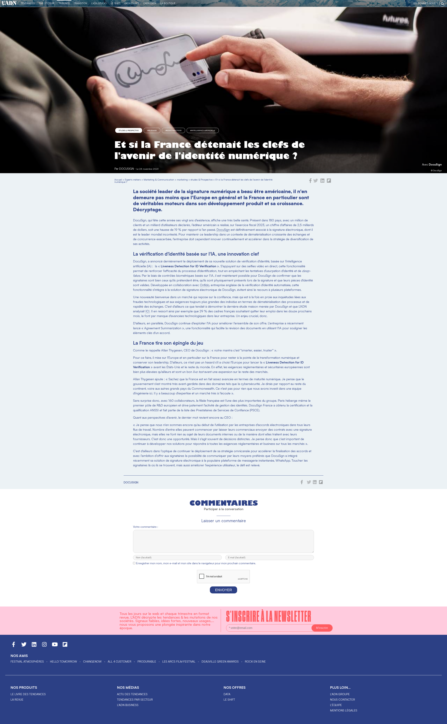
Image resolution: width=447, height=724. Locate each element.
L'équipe (336, 705)
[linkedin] (322, 182)
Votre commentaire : (145, 526)
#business (152, 130)
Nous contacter (342, 699)
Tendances (28, 3)
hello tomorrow (63, 661)
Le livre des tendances (28, 694)
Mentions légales (343, 710)
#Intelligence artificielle (202, 130)
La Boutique (167, 3)
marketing (182, 179)
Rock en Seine (255, 661)
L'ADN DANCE (131, 3)
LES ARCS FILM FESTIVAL (178, 661)
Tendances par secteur (135, 699)
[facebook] (310, 182)
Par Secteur (46, 3)
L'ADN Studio (99, 3)
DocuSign (435, 164)
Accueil (118, 179)
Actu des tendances (132, 694)
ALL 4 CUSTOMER (119, 661)
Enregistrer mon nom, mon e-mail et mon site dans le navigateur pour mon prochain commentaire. (196, 563)
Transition (80, 3)
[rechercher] (442, 3)
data (227, 694)
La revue (16, 699)
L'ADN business (127, 705)
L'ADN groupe (340, 694)
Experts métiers (133, 179)
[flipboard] (329, 182)
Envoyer (223, 590)
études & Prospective (129, 130)
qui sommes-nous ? (425, 3)
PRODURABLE (146, 661)
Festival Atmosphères (27, 661)
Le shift (229, 699)
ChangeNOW (92, 661)
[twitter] (315, 182)
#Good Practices (173, 130)
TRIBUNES (64, 3)
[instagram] (44, 646)
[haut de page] (441, 719)
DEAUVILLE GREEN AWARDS (220, 661)
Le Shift (115, 3)
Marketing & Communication (159, 179)
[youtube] (55, 646)
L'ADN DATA (150, 3)
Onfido (204, 285)
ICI (147, 311)
